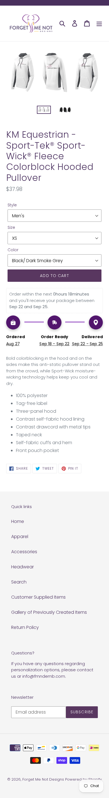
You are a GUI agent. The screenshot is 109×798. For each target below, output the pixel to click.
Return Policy (25, 627)
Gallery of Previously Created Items (49, 612)
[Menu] (99, 23)
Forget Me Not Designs (43, 779)
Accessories (24, 551)
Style (12, 205)
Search (19, 582)
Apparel (19, 536)
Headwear (22, 567)
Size (11, 227)
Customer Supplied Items (38, 597)
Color (13, 250)
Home (17, 521)
